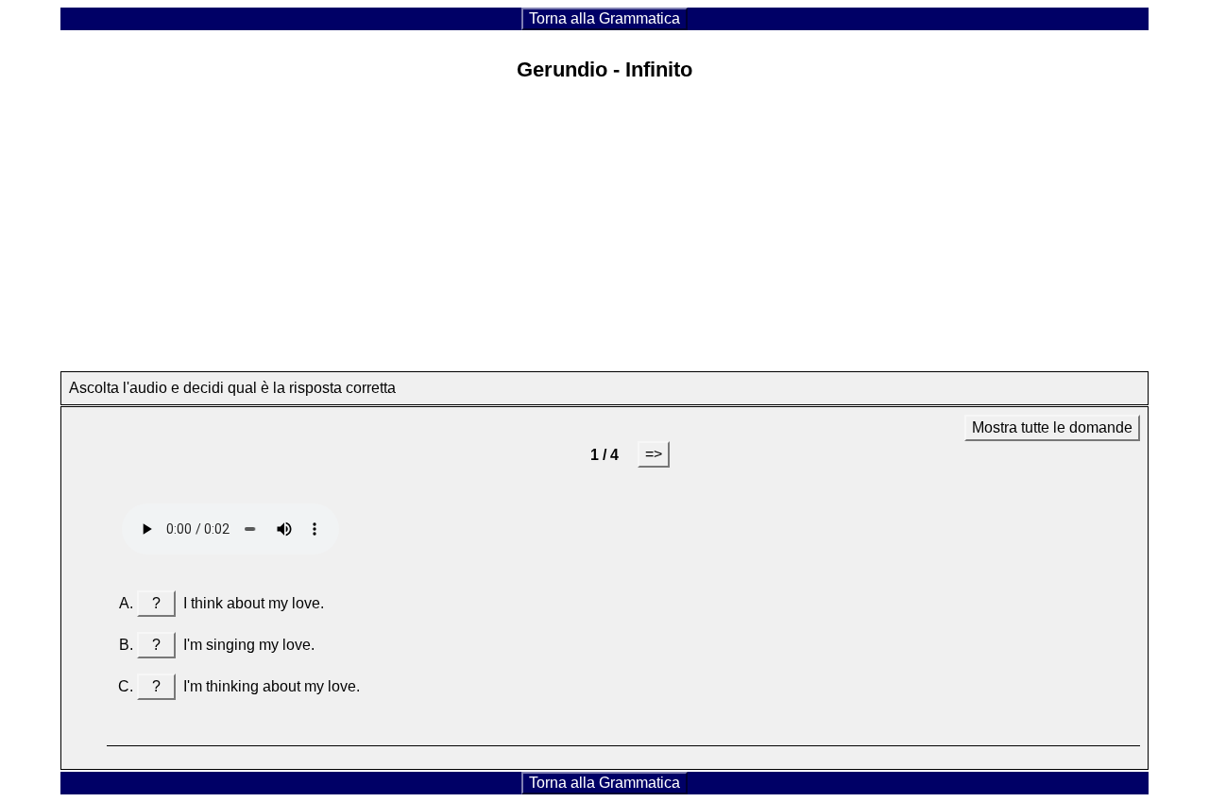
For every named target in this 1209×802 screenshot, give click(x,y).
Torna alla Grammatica (604, 18)
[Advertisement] (604, 231)
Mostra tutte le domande (1052, 427)
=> (653, 454)
